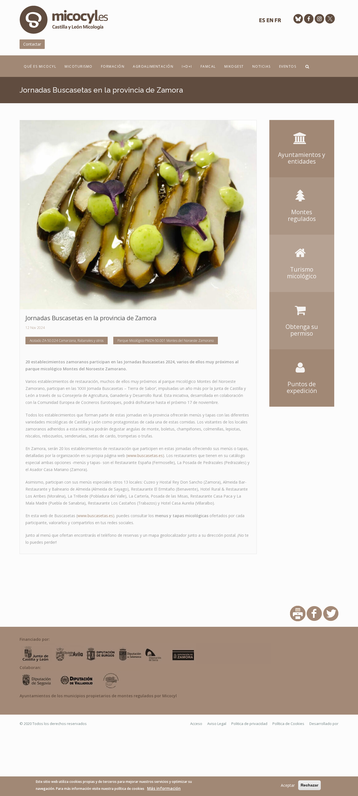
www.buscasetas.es (145, 455)
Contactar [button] (32, 44)
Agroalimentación (153, 66)
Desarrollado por (323, 723)
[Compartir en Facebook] (314, 613)
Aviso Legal (216, 723)
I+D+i (187, 66)
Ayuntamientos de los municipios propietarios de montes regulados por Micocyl (98, 695)
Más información (164, 788)
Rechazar (309, 785)
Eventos (287, 66)
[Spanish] (262, 22)
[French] (277, 22)
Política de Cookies (288, 723)
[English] (270, 22)
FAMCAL (208, 66)
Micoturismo (79, 66)
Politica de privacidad (249, 723)
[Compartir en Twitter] (330, 613)
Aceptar (288, 785)
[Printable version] (297, 613)
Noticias (261, 66)
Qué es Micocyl (40, 66)
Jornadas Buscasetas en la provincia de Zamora (91, 318)
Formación (113, 66)
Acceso (196, 723)
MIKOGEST (234, 66)
